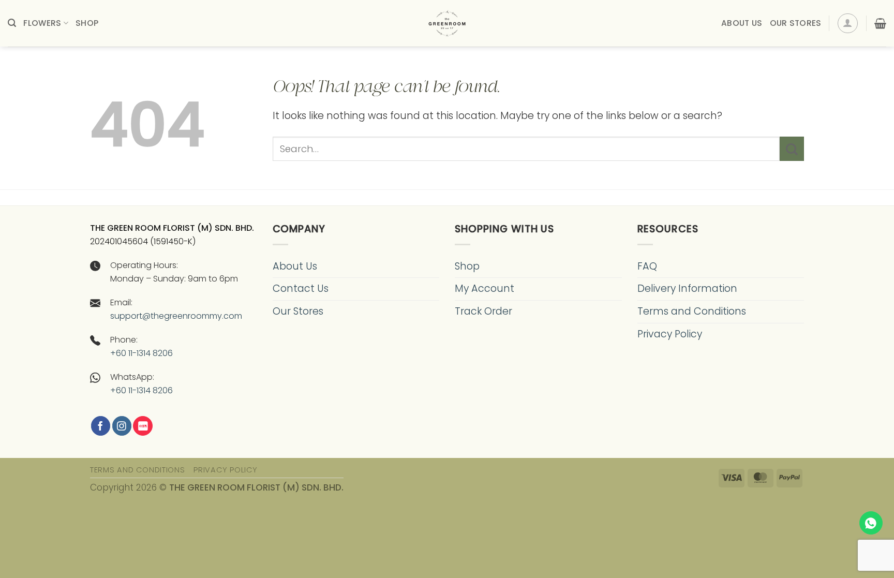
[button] (12, 23)
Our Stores (796, 23)
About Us (741, 23)
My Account (484, 288)
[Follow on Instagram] (121, 426)
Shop (87, 23)
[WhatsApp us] (871, 523)
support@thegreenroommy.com (176, 316)
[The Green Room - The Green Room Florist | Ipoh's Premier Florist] (447, 23)
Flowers (42, 23)
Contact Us (301, 288)
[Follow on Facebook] (100, 426)
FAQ (647, 266)
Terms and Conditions (691, 311)
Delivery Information (687, 288)
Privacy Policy (669, 334)
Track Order (483, 311)
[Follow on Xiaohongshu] (142, 426)
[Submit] (792, 149)
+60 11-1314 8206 (141, 353)
